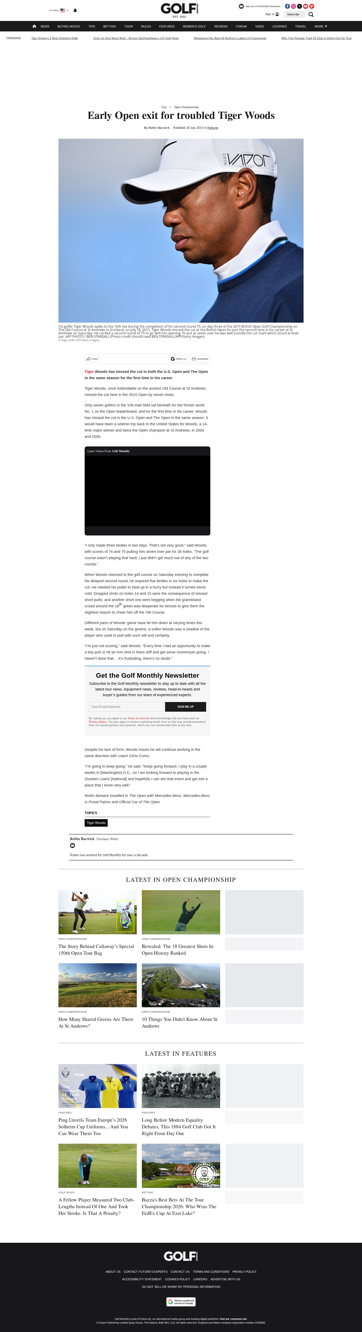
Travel (300, 26)
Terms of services (139, 718)
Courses (280, 26)
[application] (147, 491)
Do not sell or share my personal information (181, 1286)
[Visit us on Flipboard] (311, 6)
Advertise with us (225, 1279)
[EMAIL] (73, 845)
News (45, 26)
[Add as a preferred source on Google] (181, 1301)
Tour (128, 26)
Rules (146, 26)
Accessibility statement (142, 1279)
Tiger (89, 372)
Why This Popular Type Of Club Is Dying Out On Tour (316, 38)
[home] (34, 26)
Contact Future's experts (145, 1271)
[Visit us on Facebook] (287, 6)
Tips (91, 26)
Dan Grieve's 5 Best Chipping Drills (55, 38)
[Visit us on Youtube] (305, 6)
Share (95, 359)
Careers (200, 1279)
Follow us (181, 359)
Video (259, 26)
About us (113, 1271)
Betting (109, 26)
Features (167, 26)
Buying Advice (69, 26)
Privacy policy (244, 1271)
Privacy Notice (98, 721)
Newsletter (202, 359)
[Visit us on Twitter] (299, 6)
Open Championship (186, 107)
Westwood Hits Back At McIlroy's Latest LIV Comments (230, 38)
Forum (241, 26)
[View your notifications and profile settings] (75, 10)
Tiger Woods (96, 823)
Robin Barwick (159, 127)
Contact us (180, 1271)
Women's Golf (194, 26)
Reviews (221, 26)
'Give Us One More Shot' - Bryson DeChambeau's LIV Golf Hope (136, 38)
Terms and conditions (211, 1271)
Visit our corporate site (233, 1319)
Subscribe (293, 14)
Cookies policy (177, 1279)
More (319, 26)
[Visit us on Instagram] (293, 6)
